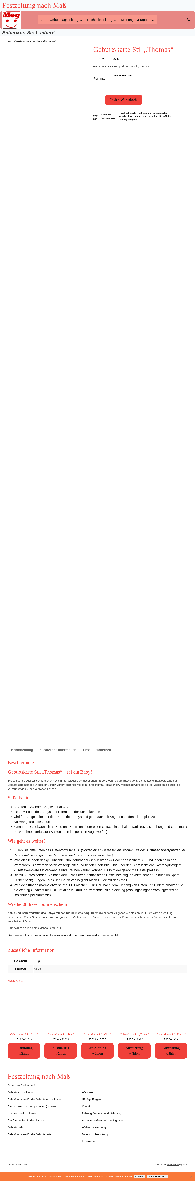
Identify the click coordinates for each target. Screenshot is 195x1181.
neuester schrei (150, 116)
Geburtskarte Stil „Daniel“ (134, 1034)
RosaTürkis (165, 116)
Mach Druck (173, 1164)
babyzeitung (145, 113)
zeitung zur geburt (128, 119)
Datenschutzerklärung (157, 1176)
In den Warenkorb (123, 100)
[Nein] (191, 1176)
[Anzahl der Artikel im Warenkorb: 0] (188, 20)
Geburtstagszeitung (64, 20)
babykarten (131, 113)
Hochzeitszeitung (99, 20)
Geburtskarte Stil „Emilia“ (171, 1034)
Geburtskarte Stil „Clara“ (97, 1034)
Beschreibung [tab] (22, 750)
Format (99, 78)
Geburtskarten (21, 41)
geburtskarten (160, 113)
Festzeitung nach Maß (39, 1076)
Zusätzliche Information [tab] (57, 750)
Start (42, 20)
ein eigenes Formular (46, 927)
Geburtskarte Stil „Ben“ (61, 1034)
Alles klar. (139, 1176)
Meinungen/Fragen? (135, 20)
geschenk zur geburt (130, 116)
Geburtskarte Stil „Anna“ (24, 1034)
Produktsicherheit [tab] (97, 750)
